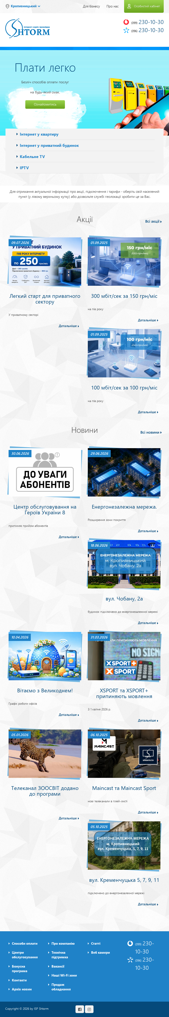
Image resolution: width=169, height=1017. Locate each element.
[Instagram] (89, 1009)
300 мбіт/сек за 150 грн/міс (124, 295)
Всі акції (152, 221)
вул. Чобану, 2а (124, 598)
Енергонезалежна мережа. (124, 506)
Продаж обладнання (61, 986)
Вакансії (57, 966)
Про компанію (63, 943)
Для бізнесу (91, 6)
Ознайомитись (45, 104)
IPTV (24, 167)
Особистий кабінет (147, 6)
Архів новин (22, 989)
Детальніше (68, 326)
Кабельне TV (32, 156)
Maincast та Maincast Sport (124, 787)
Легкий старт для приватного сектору (44, 298)
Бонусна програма (19, 968)
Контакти (19, 980)
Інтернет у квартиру (39, 134)
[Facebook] (79, 1009)
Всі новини (149, 432)
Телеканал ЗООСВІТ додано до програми (45, 790)
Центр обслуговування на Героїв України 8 (44, 509)
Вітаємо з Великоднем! (45, 690)
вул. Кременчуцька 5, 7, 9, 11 (124, 879)
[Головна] (27, 25)
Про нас (113, 6)
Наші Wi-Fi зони (64, 975)
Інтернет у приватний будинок (49, 145)
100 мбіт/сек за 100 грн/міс (124, 387)
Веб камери (100, 952)
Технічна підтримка (59, 954)
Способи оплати (24, 943)
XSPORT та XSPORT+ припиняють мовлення (124, 693)
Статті (95, 943)
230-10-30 (144, 947)
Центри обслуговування (25, 954)
